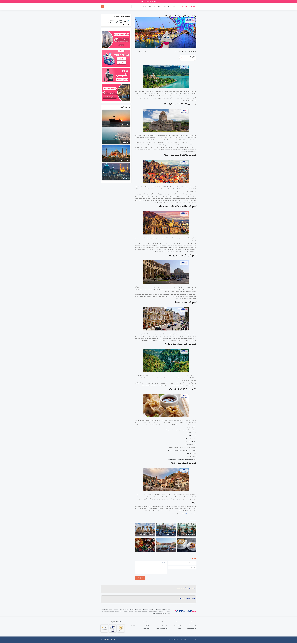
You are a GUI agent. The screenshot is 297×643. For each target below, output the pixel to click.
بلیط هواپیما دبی (177, 625)
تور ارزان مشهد (133, 625)
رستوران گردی (157, 7)
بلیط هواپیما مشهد (177, 622)
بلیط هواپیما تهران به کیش (162, 622)
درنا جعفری (176, 52)
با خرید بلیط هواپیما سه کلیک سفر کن (148, 1)
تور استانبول (165, 625)
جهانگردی (167, 7)
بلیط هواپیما (193, 622)
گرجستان (184, 52)
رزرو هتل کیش (146, 628)
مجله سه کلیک (147, 7)
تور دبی (135, 622)
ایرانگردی (176, 7)
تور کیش (179, 628)
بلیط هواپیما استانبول (191, 628)
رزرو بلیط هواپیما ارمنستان (187, 514)
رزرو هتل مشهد (146, 622)
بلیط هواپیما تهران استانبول (162, 628)
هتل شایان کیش (146, 625)
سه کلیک (174, 640)
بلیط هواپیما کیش (192, 625)
